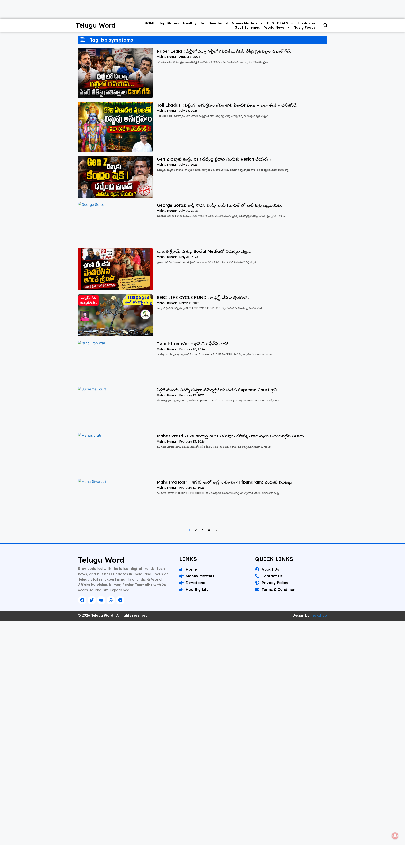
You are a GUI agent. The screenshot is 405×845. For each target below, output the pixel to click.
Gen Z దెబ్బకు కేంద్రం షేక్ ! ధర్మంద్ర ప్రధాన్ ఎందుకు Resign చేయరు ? (214, 159)
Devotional (218, 23)
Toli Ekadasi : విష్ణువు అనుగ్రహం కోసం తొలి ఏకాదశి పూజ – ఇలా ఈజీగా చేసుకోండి (227, 105)
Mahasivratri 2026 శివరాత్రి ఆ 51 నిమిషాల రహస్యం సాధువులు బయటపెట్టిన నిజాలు (230, 436)
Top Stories (169, 23)
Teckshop (319, 615)
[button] (325, 25)
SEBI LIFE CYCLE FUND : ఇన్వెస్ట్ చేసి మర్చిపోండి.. (203, 297)
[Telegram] (120, 600)
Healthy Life (193, 23)
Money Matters (245, 23)
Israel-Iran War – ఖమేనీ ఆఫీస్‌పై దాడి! (192, 343)
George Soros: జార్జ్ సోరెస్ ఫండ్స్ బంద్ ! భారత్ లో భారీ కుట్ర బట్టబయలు (219, 205)
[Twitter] (92, 600)
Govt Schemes (247, 27)
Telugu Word (95, 25)
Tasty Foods (304, 27)
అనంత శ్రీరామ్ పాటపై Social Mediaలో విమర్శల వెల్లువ (204, 251)
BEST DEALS (277, 23)
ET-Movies (306, 23)
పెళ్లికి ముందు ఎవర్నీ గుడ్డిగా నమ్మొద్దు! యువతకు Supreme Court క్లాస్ (217, 389)
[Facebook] (82, 600)
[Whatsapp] (111, 600)
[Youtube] (101, 600)
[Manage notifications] (395, 835)
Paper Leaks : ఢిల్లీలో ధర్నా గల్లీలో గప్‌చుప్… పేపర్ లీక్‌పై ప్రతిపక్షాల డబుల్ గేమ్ (224, 51)
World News (274, 27)
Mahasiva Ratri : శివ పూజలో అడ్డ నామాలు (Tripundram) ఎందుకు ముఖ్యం (224, 482)
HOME (150, 23)
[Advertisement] (126, 651)
